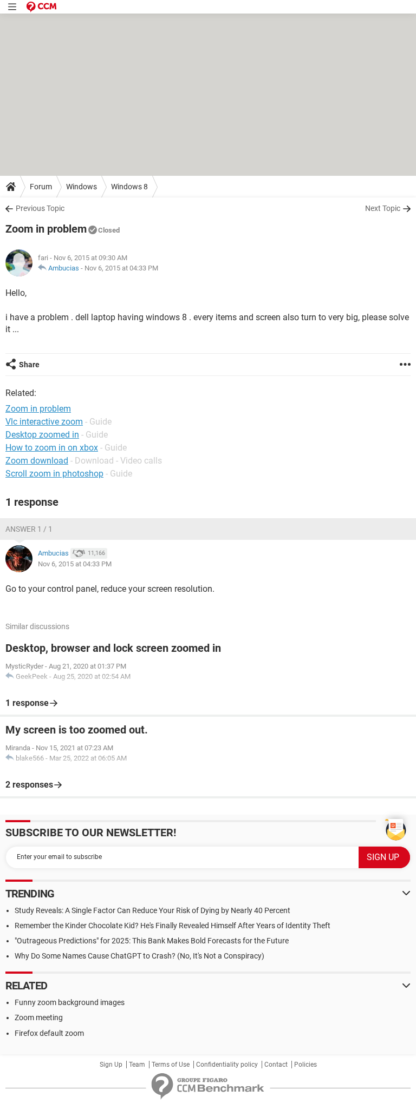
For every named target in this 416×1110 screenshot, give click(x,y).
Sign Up (111, 1064)
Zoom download (36, 460)
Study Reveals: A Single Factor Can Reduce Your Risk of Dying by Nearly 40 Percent (152, 910)
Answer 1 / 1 (29, 529)
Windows (81, 186)
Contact (276, 1064)
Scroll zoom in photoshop (54, 473)
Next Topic (382, 208)
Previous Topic (40, 208)
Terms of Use (171, 1064)
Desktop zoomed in (42, 435)
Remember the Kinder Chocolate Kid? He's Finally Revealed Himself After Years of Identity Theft (172, 925)
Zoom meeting (39, 1017)
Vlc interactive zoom (44, 422)
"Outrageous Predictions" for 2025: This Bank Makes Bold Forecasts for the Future (152, 940)
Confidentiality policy (227, 1064)
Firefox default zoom (49, 1033)
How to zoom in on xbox (51, 447)
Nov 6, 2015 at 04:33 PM (121, 268)
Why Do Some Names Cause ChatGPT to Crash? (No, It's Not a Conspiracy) (139, 956)
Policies (305, 1064)
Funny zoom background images (70, 1002)
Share (29, 364)
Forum (41, 186)
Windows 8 (129, 186)
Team (137, 1064)
